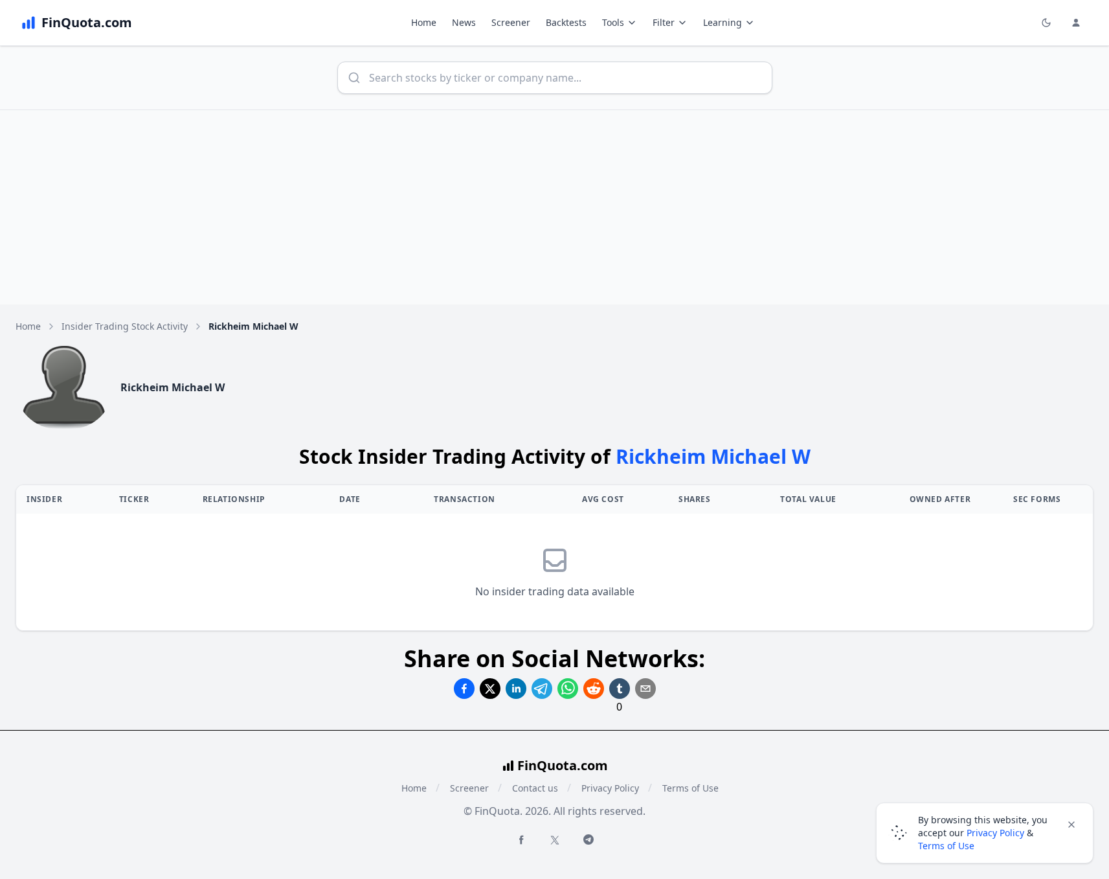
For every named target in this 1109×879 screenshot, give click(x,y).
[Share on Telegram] (542, 688)
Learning (722, 22)
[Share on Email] (645, 688)
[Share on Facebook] (464, 688)
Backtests (566, 22)
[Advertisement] (554, 207)
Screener (510, 22)
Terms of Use (690, 788)
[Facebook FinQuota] (521, 839)
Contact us (535, 788)
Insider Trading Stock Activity (125, 326)
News (464, 22)
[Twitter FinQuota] (555, 840)
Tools (613, 22)
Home (423, 22)
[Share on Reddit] (593, 688)
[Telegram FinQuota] (588, 839)
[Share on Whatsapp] (567, 688)
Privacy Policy (610, 788)
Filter (664, 22)
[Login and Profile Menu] (1076, 22)
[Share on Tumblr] (619, 688)
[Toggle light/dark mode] (1046, 22)
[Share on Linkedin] (516, 688)
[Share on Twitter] (490, 688)
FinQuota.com (562, 765)
